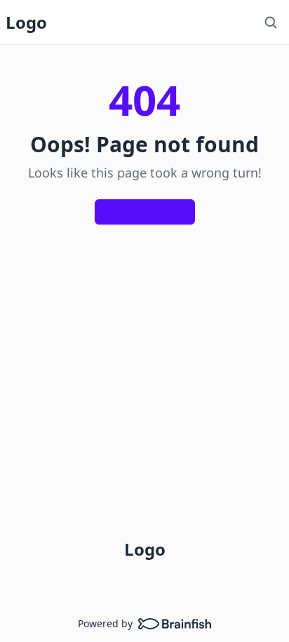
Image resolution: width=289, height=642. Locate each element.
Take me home (155, 211)
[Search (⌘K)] (270, 22)
